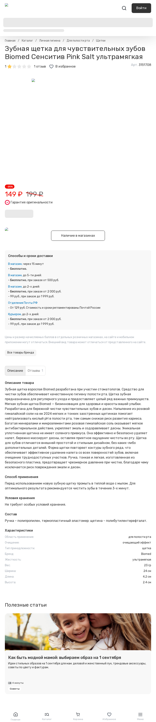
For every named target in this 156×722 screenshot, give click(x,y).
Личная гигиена (49, 40)
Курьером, (15, 314)
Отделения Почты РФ (23, 303)
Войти (141, 8)
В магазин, (15, 264)
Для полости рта (78, 40)
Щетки (100, 40)
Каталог (27, 40)
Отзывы (35, 371)
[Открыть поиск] (124, 8)
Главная (10, 40)
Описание (15, 371)
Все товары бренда (20, 352)
